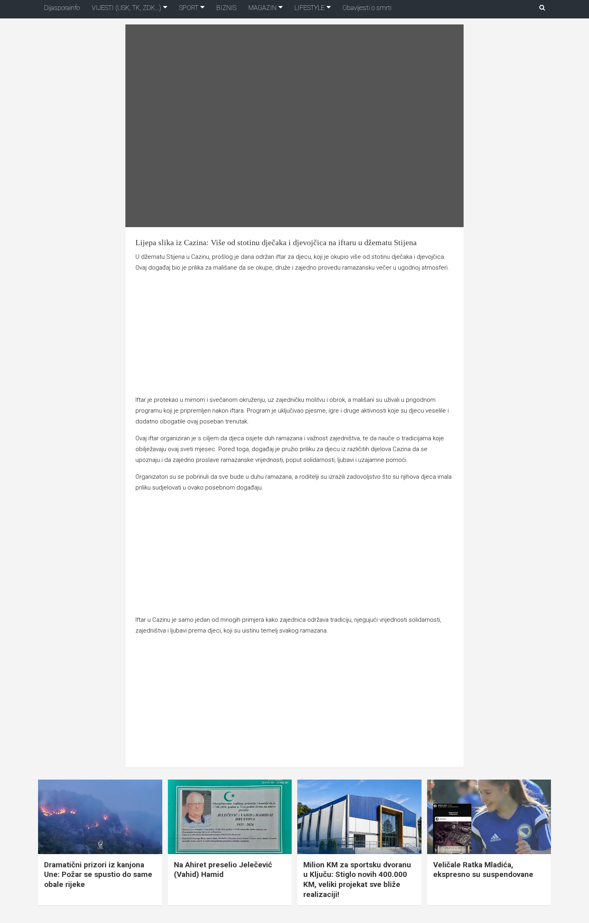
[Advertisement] (294, 335)
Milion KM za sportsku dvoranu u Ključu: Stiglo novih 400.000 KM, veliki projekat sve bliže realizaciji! (357, 879)
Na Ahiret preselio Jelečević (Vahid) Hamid (223, 869)
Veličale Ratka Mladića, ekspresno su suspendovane (483, 869)
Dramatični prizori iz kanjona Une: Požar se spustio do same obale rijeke (98, 874)
